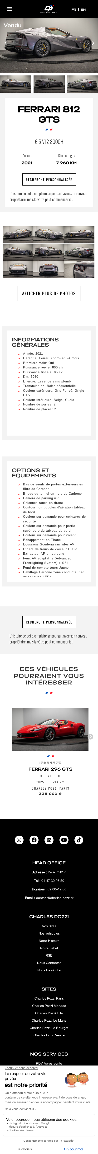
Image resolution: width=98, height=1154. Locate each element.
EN (83, 10)
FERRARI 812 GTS (49, 114)
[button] (9, 9)
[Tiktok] (78, 840)
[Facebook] (34, 840)
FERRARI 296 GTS (51, 769)
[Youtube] (64, 840)
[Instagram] (19, 840)
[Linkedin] (49, 840)
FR (74, 10)
